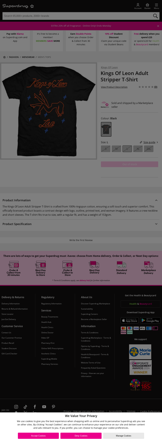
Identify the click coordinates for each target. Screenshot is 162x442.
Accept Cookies (38, 436)
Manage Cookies (123, 436)
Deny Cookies (81, 436)
